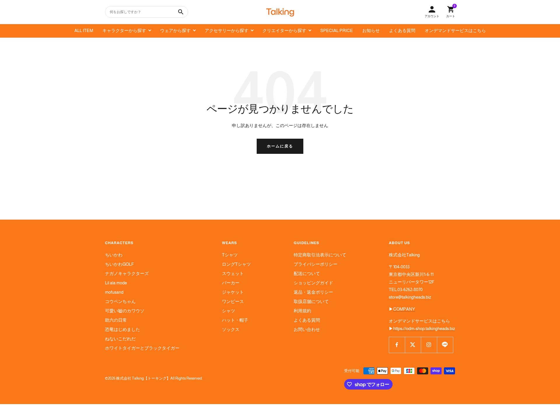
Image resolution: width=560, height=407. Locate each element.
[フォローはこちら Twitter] (413, 345)
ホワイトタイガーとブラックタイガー (142, 348)
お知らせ (371, 30)
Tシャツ (230, 254)
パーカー (230, 282)
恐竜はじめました (122, 329)
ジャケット (233, 292)
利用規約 (302, 310)
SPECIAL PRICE (336, 30)
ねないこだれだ (120, 338)
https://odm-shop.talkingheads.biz (424, 328)
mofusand (114, 292)
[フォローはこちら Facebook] (397, 345)
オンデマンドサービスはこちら (455, 30)
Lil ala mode (116, 282)
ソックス (230, 329)
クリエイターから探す (284, 30)
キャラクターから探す (124, 30)
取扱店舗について (311, 301)
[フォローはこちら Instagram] (429, 345)
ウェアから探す (175, 30)
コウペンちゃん (120, 301)
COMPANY (404, 308)
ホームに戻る (280, 146)
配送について (307, 273)
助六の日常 (116, 320)
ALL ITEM (83, 30)
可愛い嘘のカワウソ (124, 310)
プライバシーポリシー (315, 264)
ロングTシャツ (236, 264)
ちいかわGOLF (119, 264)
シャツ (228, 310)
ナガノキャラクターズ (127, 273)
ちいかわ (114, 254)
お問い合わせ (307, 329)
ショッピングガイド (313, 282)
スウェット (233, 273)
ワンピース (233, 301)
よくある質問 (402, 30)
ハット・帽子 (235, 320)
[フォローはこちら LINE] (445, 345)
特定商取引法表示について (320, 254)
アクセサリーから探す (227, 30)
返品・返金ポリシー (313, 292)
